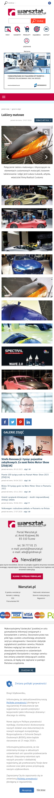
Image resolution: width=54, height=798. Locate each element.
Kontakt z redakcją (12, 595)
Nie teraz (41, 789)
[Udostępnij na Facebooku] (4, 422)
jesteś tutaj (5, 109)
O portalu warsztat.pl (12, 592)
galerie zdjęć (16, 109)
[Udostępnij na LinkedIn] (28, 422)
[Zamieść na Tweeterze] (12, 422)
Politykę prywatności (16, 702)
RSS (12, 598)
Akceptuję (27, 790)
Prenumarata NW (12, 601)
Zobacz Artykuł (43, 120)
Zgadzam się (28, 670)
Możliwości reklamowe (41, 592)
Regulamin (41, 598)
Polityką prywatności (27, 778)
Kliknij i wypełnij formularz (27, 576)
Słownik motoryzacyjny (41, 595)
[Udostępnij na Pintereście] (20, 422)
